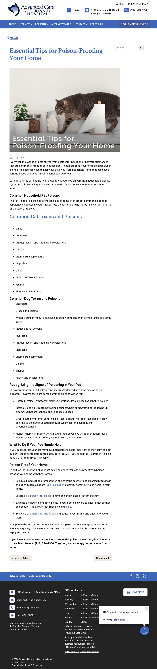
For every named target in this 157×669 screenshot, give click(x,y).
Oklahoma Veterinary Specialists (80, 647)
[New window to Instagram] (137, 577)
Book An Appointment (134, 24)
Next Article (102, 558)
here (68, 506)
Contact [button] (81, 24)
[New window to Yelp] (144, 577)
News (14, 38)
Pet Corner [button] (96, 24)
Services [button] (26, 24)
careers (138, 592)
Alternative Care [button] (61, 24)
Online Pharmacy (138, 4)
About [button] (12, 24)
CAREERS (119, 4)
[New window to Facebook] (131, 577)
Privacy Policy (18, 665)
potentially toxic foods (43, 513)
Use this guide (54, 484)
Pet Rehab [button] (41, 24)
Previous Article (21, 558)
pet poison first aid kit (38, 495)
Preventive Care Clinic (75, 633)
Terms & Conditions (33, 665)
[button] (144, 630)
